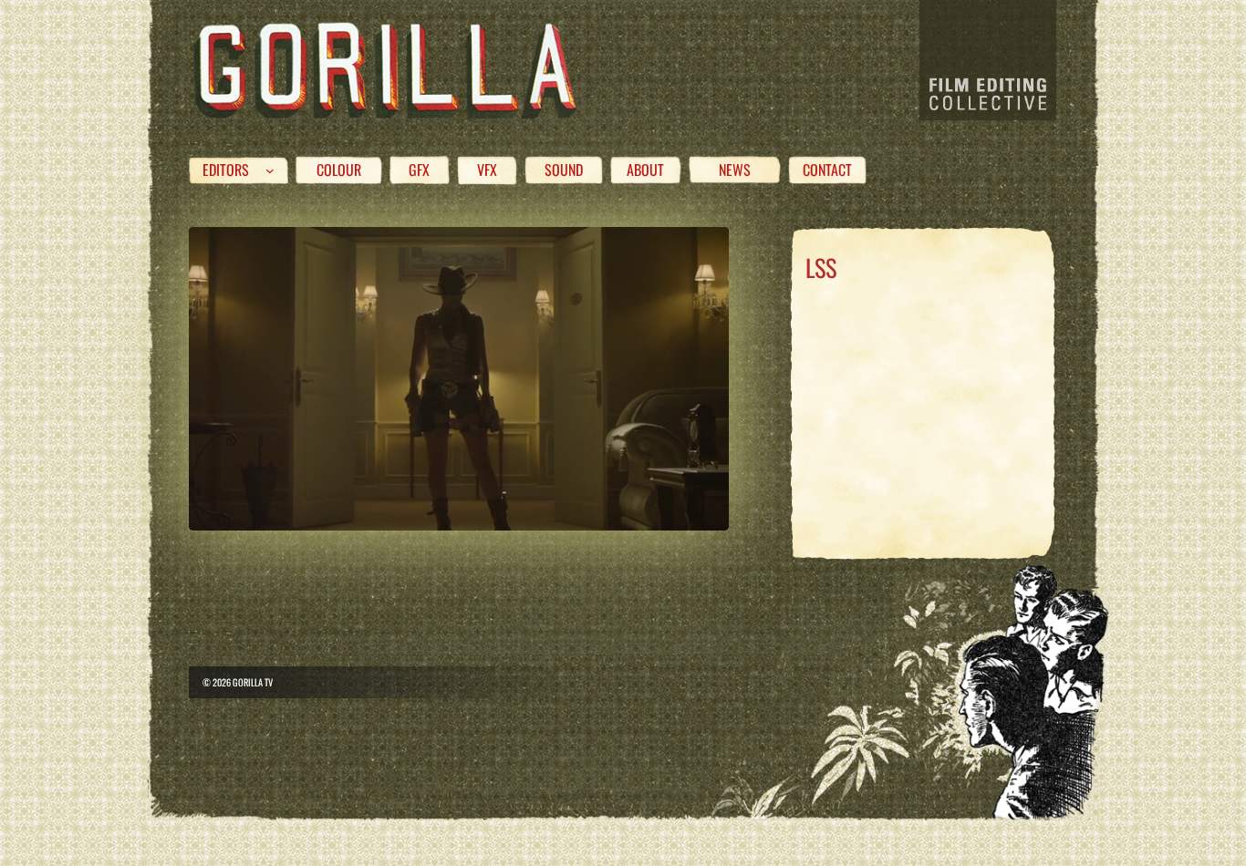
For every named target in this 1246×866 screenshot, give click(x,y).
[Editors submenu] (270, 170)
